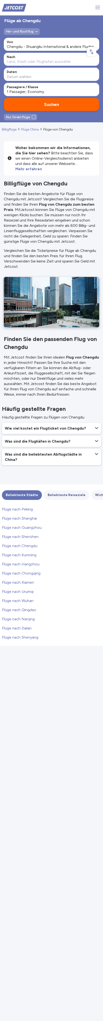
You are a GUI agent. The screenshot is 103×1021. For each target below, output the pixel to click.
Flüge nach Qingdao (19, 610)
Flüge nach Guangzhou (22, 527)
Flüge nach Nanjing (18, 619)
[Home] (14, 7)
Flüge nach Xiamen (18, 582)
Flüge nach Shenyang (20, 637)
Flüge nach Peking (17, 509)
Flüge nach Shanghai (19, 518)
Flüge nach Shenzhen (20, 536)
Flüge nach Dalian (17, 628)
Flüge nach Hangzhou (21, 564)
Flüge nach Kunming (19, 555)
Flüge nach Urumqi (18, 591)
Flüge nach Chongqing (21, 573)
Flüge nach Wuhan (18, 600)
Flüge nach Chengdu (19, 545)
